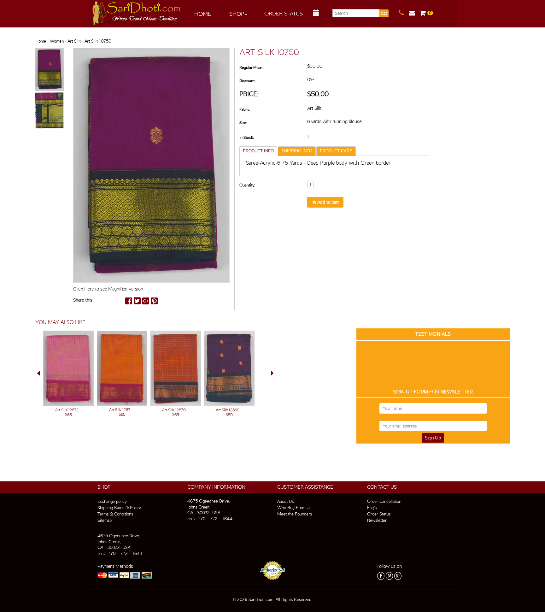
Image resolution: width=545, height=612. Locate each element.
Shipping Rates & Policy (119, 507)
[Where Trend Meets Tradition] (136, 11)
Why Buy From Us (294, 507)
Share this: (83, 300)
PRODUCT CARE (336, 151)
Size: (243, 122)
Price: (249, 94)
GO (384, 13)
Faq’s (372, 507)
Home (202, 13)
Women (57, 41)
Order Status (283, 13)
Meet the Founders (294, 513)
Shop (236, 13)
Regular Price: (250, 67)
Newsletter (377, 520)
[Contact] (404, 13)
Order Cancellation (384, 501)
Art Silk (74, 41)
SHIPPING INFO (296, 151)
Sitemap (104, 520)
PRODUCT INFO (258, 151)
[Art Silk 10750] (49, 70)
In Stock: (246, 137)
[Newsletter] (414, 13)
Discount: (247, 80)
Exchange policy (112, 501)
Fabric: (244, 109)
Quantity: (247, 185)
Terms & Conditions (115, 513)
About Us (285, 501)
